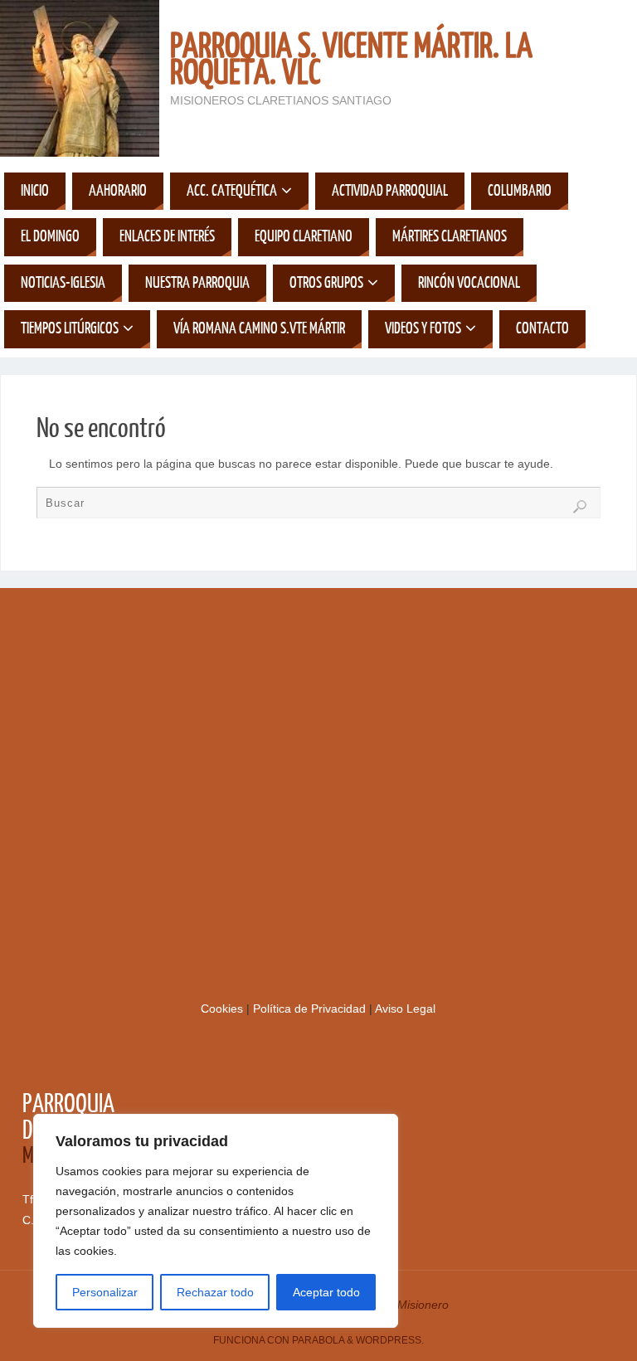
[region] (215, 1221)
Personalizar (105, 1292)
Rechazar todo (215, 1292)
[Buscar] (579, 506)
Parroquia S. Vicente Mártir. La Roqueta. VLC (351, 59)
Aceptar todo (326, 1292)
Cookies (223, 1008)
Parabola (318, 1340)
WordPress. (390, 1340)
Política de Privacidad (311, 1008)
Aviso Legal (405, 1008)
